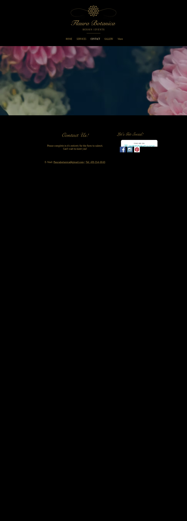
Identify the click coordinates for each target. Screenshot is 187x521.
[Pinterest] (137, 149)
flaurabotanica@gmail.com (68, 162)
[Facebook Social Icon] (122, 149)
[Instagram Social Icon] (130, 149)
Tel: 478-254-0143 (95, 162)
